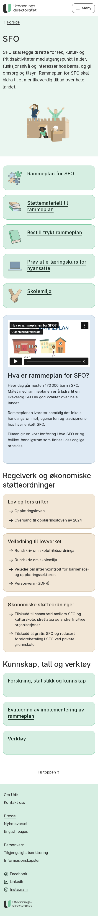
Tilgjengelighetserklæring (26, 852)
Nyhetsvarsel (15, 823)
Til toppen (47, 772)
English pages (16, 831)
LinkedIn (17, 881)
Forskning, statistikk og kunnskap (47, 681)
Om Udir (11, 794)
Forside (13, 22)
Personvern (14, 845)
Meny (86, 8)
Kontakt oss (14, 802)
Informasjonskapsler (22, 860)
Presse (10, 816)
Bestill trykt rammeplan (54, 232)
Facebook (18, 874)
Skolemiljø (39, 291)
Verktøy (17, 739)
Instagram (19, 889)
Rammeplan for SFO (50, 173)
